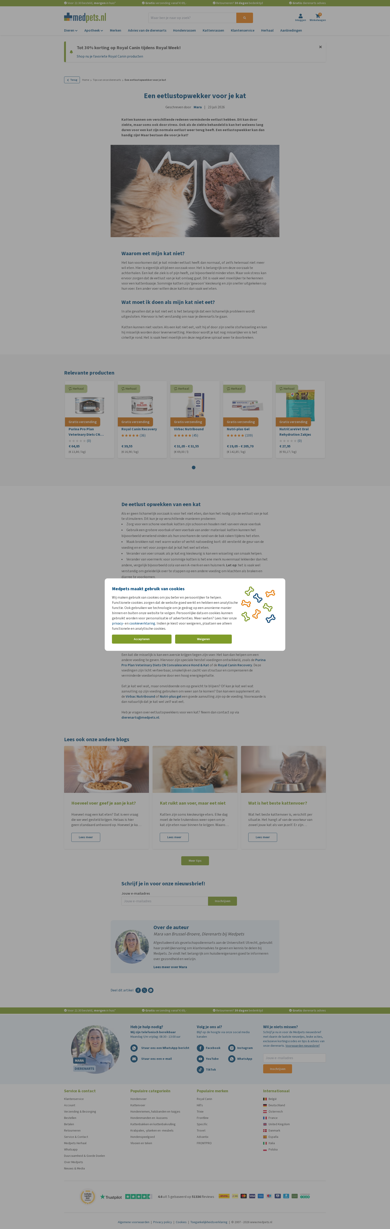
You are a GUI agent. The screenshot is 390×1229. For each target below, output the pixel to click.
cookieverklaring (142, 623)
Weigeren (203, 639)
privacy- (118, 623)
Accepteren (142, 639)
